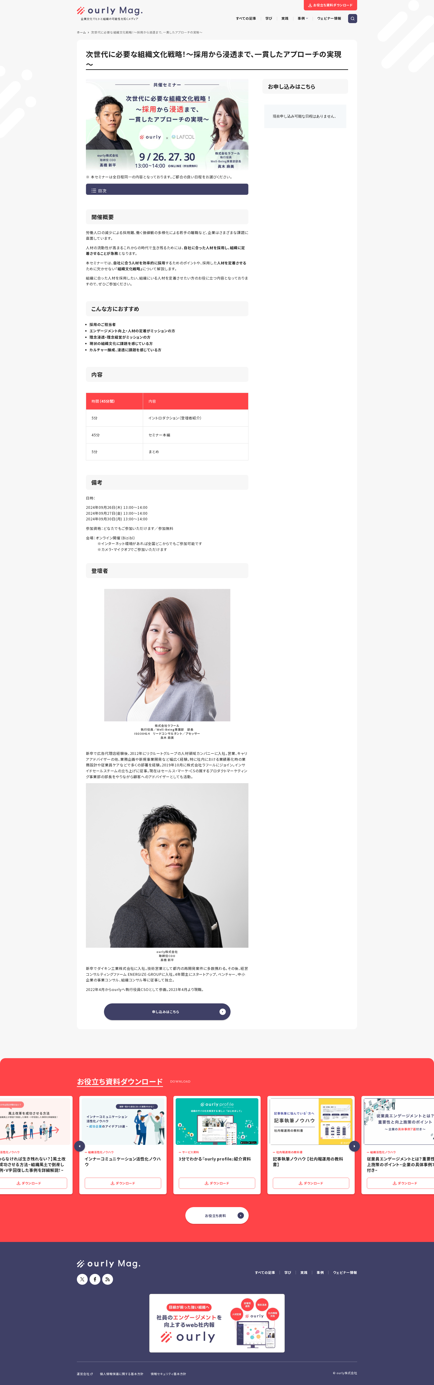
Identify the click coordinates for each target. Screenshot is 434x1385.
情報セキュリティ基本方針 (168, 1374)
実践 (304, 1272)
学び (288, 1272)
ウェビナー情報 (345, 1272)
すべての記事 (265, 1272)
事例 (320, 1272)
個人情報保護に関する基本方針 (122, 1374)
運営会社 (83, 1374)
